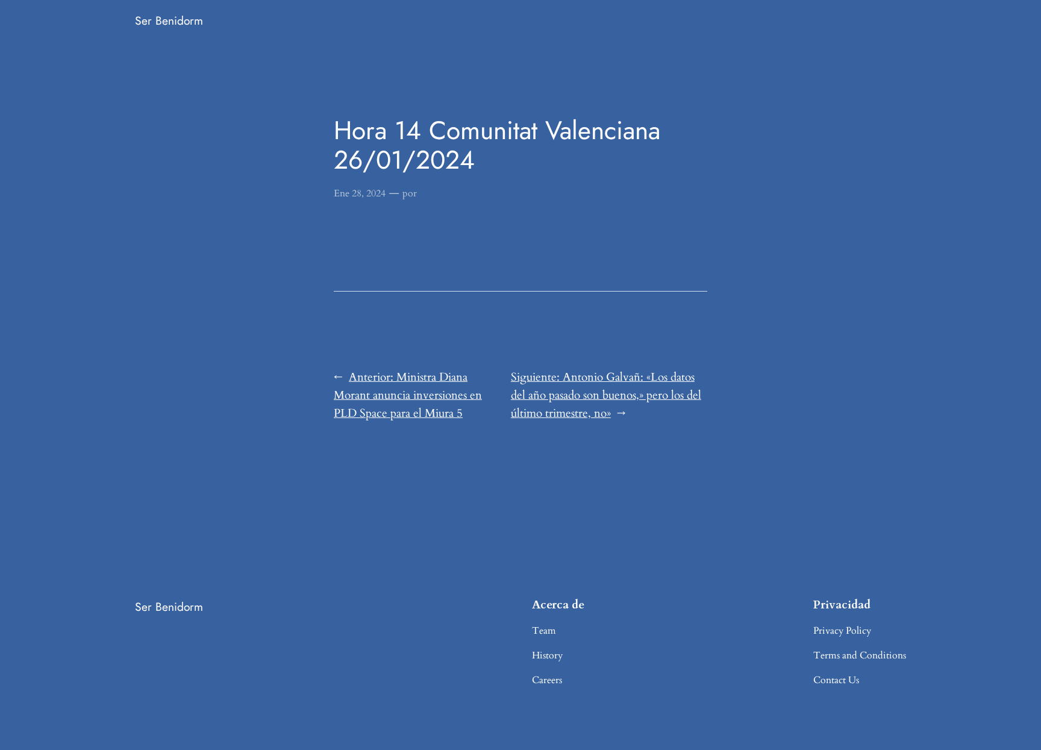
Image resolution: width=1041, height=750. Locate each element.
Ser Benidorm (169, 20)
